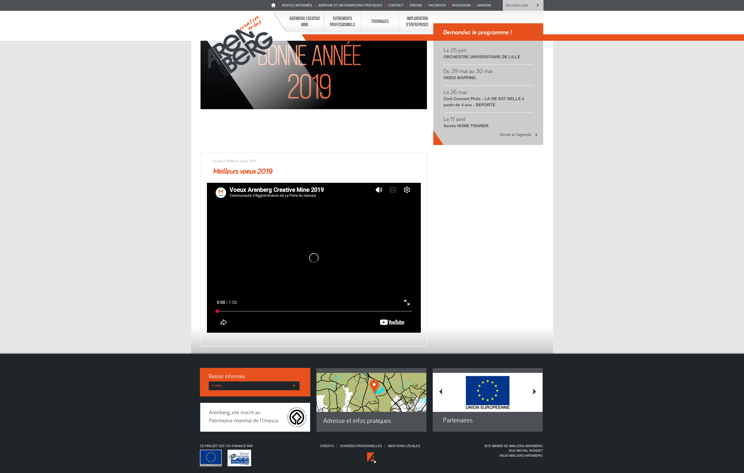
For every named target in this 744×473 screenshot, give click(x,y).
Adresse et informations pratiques (350, 5)
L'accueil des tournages (328, 40)
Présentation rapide (318, 40)
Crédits (327, 446)
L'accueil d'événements (359, 40)
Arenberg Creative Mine (304, 21)
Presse (416, 5)
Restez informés (297, 5)
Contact (396, 5)
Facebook (437, 5)
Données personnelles (361, 446)
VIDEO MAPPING (459, 77)
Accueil (218, 161)
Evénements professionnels (342, 21)
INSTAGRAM (461, 5)
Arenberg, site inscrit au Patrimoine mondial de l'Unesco (243, 417)
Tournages (380, 21)
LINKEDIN (484, 5)
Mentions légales (404, 446)
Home (275, 5)
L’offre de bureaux (356, 40)
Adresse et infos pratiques (357, 421)
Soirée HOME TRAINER (466, 125)
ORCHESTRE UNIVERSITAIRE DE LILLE (481, 56)
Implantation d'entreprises (417, 21)
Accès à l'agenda (515, 134)
